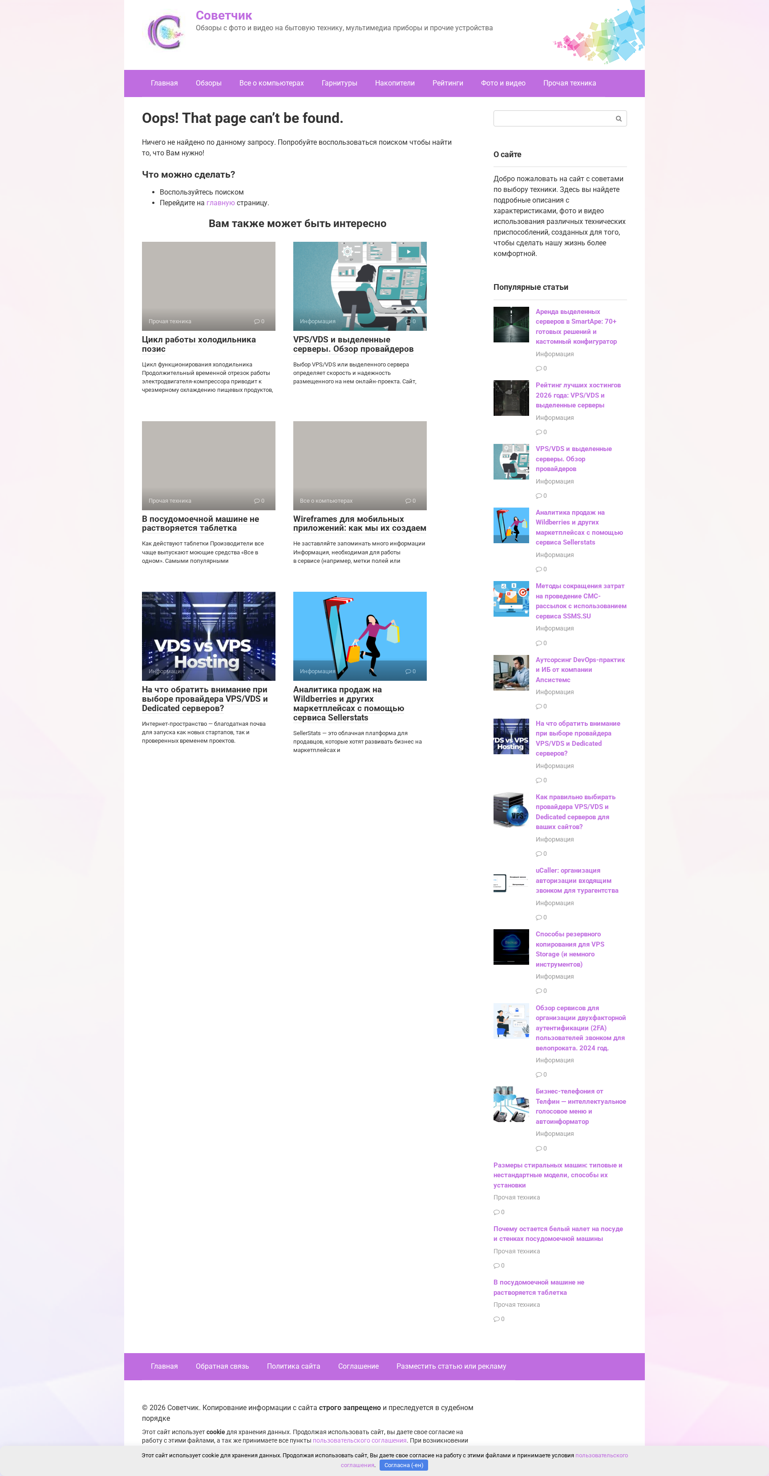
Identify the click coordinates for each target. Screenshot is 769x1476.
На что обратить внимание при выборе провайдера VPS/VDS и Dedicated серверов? (205, 698)
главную (220, 203)
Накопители (395, 83)
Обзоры (209, 83)
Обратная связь (222, 1366)
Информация (555, 354)
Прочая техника (569, 83)
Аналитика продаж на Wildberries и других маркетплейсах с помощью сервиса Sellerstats (348, 703)
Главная (164, 83)
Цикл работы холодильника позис (199, 344)
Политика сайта (293, 1366)
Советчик (224, 15)
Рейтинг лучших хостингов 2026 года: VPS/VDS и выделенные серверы (578, 395)
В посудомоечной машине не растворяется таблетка (200, 523)
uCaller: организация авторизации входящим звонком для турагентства (577, 880)
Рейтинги (448, 83)
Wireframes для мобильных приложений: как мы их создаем (359, 523)
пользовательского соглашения (360, 1440)
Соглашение (358, 1366)
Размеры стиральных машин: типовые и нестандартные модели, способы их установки (558, 1175)
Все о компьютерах (271, 83)
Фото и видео (503, 83)
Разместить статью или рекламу (451, 1366)
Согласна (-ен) (404, 1465)
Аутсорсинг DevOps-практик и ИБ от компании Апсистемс (580, 670)
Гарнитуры (339, 83)
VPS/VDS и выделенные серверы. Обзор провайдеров (353, 344)
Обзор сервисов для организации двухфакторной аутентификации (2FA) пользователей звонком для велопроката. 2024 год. (581, 1028)
